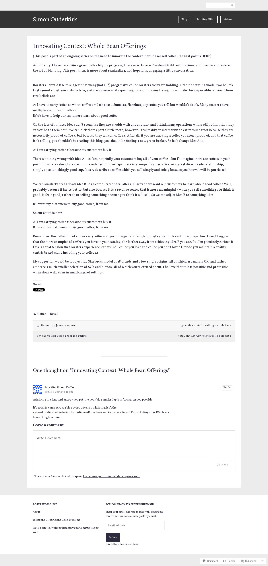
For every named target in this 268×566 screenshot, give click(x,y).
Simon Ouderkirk (55, 19)
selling (209, 326)
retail (198, 326)
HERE (206, 56)
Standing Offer (205, 19)
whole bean (223, 326)
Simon (44, 326)
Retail (54, 314)
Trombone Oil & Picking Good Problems (56, 520)
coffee (189, 326)
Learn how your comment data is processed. (111, 476)
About (36, 512)
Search (232, 5)
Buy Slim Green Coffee (60, 388)
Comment (222, 464)
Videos (228, 19)
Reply (227, 388)
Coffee (41, 314)
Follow (113, 537)
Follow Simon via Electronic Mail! (130, 504)
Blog (184, 19)
